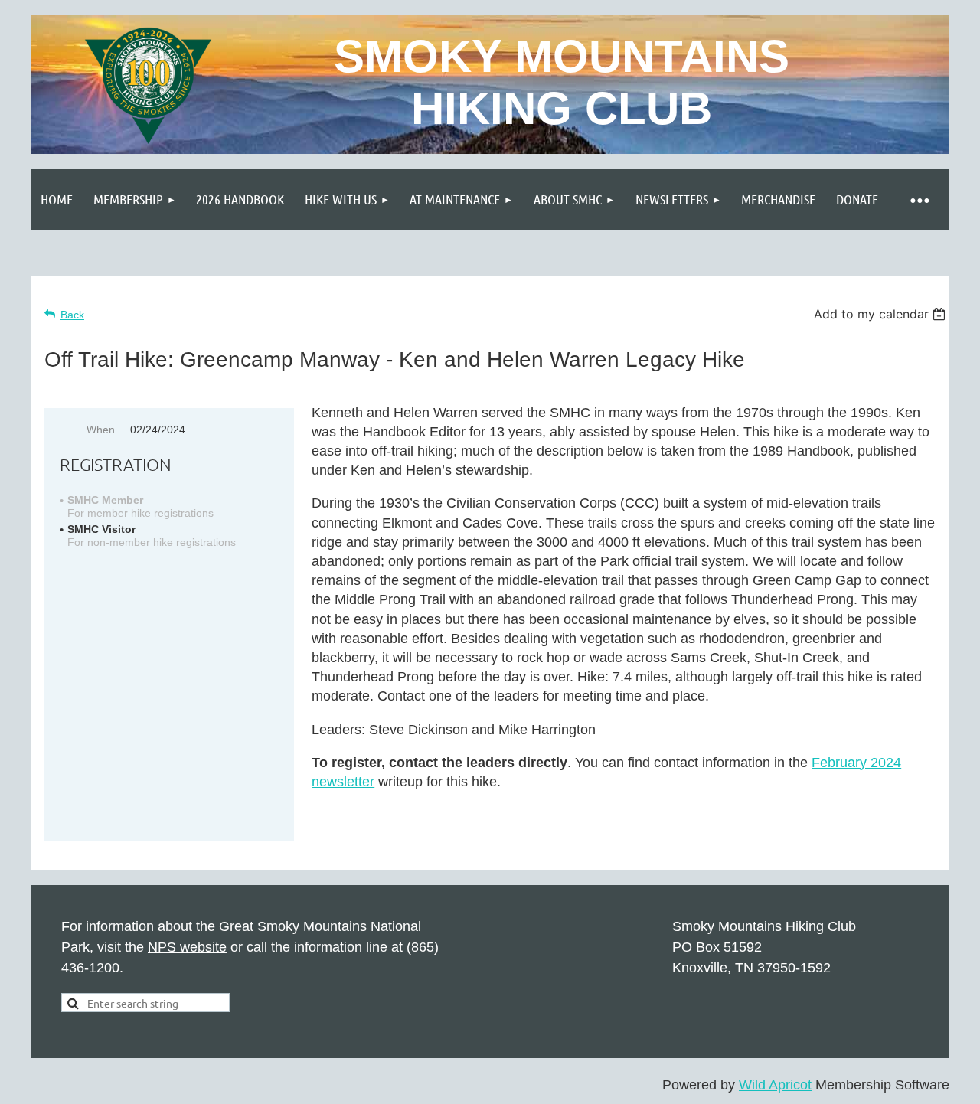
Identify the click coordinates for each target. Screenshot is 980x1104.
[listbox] (881, 314)
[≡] (918, 199)
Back (72, 315)
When (101, 429)
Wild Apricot (775, 1085)
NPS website (187, 947)
